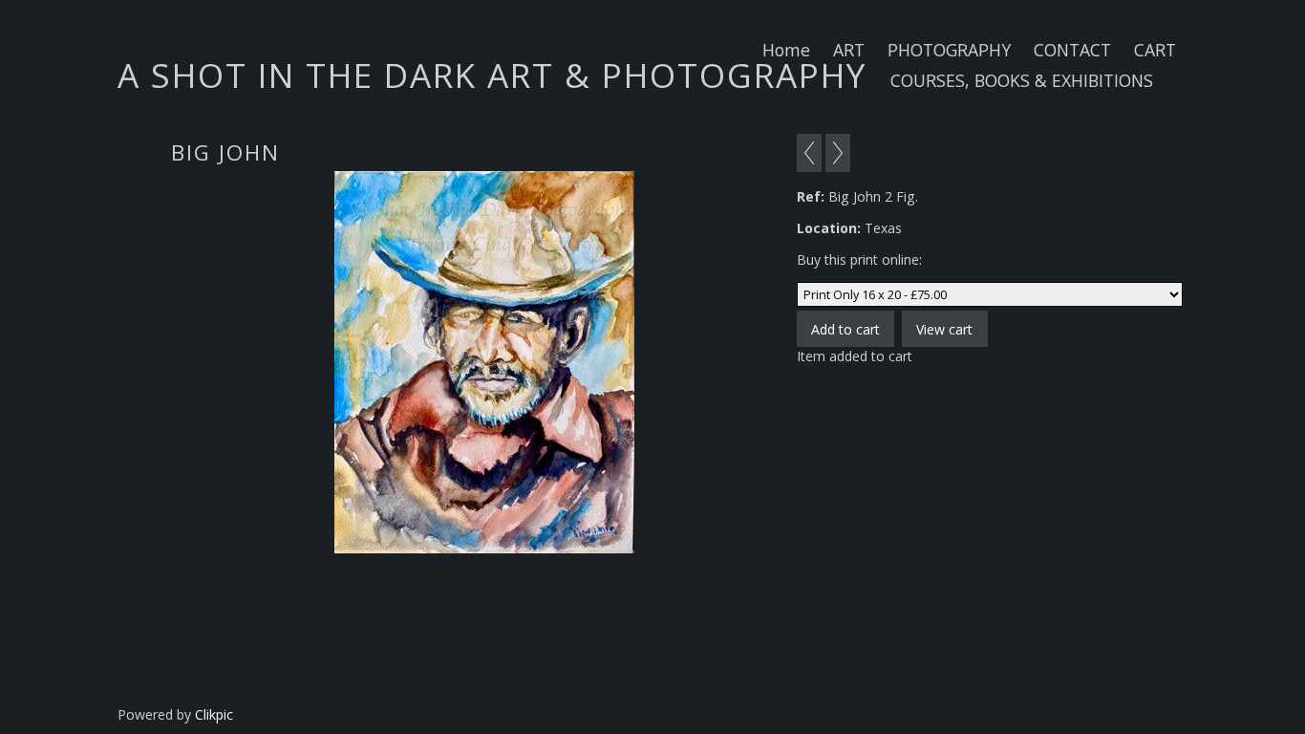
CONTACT (1072, 49)
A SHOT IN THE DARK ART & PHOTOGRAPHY (492, 74)
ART (849, 49)
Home (786, 49)
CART (1155, 49)
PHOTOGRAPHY (949, 49)
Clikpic (214, 714)
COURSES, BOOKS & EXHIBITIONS (1021, 80)
